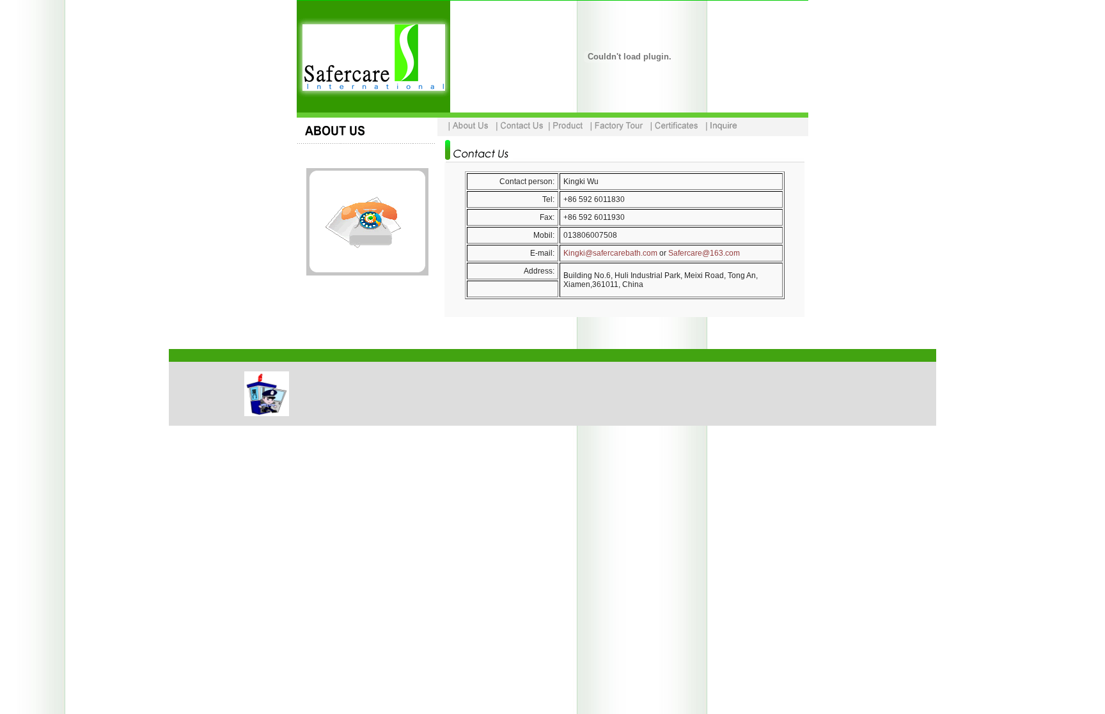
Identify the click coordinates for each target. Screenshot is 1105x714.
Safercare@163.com (704, 253)
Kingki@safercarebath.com (610, 253)
